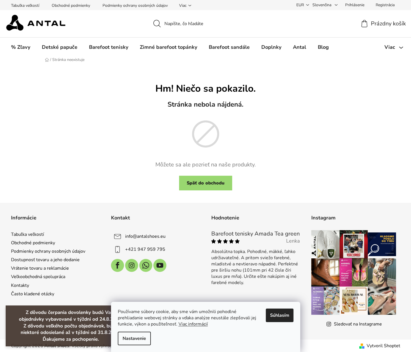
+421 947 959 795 (145, 249)
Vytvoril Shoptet (383, 346)
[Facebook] (117, 265)
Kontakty (20, 285)
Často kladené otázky (32, 294)
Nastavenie (134, 338)
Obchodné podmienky (71, 5)
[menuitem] (20, 47)
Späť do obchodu (206, 183)
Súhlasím (279, 315)
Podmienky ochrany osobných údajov (135, 5)
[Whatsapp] (145, 265)
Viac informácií (193, 324)
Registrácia (385, 5)
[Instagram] (131, 265)
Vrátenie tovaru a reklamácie (40, 268)
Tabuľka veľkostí (25, 5)
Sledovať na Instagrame (358, 324)
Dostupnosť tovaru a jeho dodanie (45, 260)
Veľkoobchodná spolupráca (38, 277)
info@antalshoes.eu (145, 236)
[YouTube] (159, 265)
